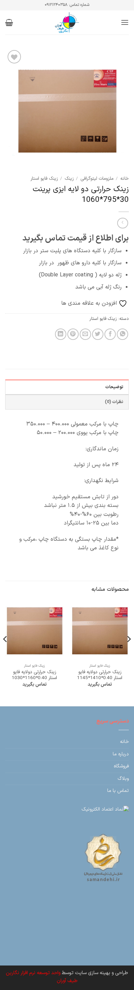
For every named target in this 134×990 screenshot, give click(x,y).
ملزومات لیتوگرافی (96, 178)
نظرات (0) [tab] (114, 402)
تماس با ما (118, 790)
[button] (125, 22)
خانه (124, 178)
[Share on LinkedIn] (60, 334)
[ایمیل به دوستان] (85, 334)
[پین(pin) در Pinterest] (73, 334)
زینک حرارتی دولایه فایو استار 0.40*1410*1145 (99, 675)
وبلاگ (123, 778)
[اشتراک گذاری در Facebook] (110, 334)
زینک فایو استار (44, 178)
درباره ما (121, 754)
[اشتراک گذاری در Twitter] (97, 334)
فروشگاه (121, 766)
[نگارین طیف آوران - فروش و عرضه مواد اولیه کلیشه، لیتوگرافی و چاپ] (67, 22)
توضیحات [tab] (114, 387)
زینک (69, 178)
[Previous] (128, 653)
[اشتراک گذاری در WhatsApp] (122, 334)
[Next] (5, 653)
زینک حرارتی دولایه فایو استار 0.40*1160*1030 (34, 675)
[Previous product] (122, 223)
